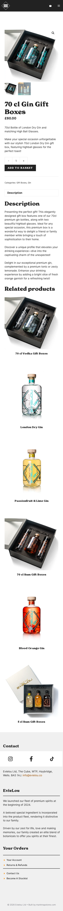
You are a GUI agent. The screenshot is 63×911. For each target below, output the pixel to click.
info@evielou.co (32, 775)
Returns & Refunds (17, 865)
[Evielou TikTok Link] (52, 759)
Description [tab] (14, 192)
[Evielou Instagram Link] (10, 759)
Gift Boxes (22, 182)
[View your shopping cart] (50, 6)
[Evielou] (6, 6)
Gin (29, 182)
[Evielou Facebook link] (31, 759)
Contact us (13, 873)
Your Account (14, 860)
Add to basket (20, 167)
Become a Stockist (17, 878)
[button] (53, 33)
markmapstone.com (46, 904)
